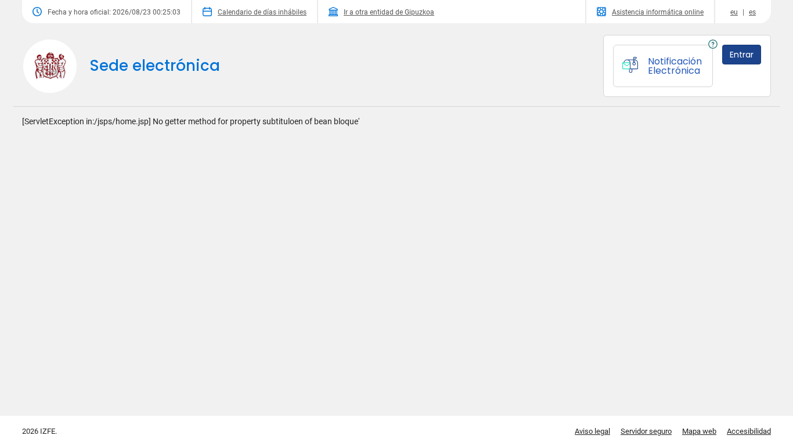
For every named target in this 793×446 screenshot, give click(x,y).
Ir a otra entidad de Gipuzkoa (389, 12)
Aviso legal (592, 431)
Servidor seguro (646, 431)
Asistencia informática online (658, 12)
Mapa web (699, 431)
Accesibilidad (749, 431)
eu (734, 12)
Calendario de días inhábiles (262, 12)
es (752, 12)
